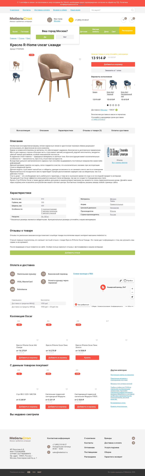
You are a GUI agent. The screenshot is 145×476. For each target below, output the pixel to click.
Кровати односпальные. (119, 406)
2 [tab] (110, 105)
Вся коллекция (23, 130)
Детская (83, 31)
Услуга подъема (111, 447)
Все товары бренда (119, 162)
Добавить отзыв (72, 252)
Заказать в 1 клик (113, 70)
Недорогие (114, 208)
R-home (113, 211)
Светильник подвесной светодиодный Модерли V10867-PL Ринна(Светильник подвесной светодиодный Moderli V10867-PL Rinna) (56, 395)
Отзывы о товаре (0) (92, 130)
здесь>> (81, 4)
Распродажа (127, 30)
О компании (89, 438)
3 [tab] (113, 105)
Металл (113, 199)
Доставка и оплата (42, 10)
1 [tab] (108, 105)
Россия (113, 214)
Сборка (107, 452)
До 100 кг (45, 216)
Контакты (27, 10)
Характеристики (65, 130)
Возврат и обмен (60, 10)
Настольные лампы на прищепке (122, 375)
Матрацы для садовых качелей (121, 384)
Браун (95, 92)
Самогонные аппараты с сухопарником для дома (119, 379)
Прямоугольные (116, 204)
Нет (64, 37)
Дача (106, 31)
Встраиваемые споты (118, 403)
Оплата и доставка (119, 130)
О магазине (14, 10)
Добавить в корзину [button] (28, 357)
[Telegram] (133, 442)
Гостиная (25, 31)
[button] (92, 85)
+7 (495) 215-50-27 (82, 20)
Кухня (15, 31)
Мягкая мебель (95, 30)
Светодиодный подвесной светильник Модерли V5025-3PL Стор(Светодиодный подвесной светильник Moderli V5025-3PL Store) (86, 395)
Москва (57, 21)
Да (45, 37)
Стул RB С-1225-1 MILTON (26, 394)
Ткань (112, 201)
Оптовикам (89, 447)
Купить (87, 357)
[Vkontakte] (133, 438)
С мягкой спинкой (48, 213)
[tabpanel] (99, 91)
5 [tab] (118, 105)
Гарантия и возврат (113, 456)
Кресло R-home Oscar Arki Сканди (26, 346)
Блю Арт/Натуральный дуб (126, 94)
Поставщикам (90, 452)
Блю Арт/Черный (110, 93)
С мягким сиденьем (49, 211)
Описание (44, 130)
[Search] (132, 10)
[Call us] (71, 19)
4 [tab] (116, 105)
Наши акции (75, 10)
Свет (114, 31)
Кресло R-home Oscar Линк (57, 345)
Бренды (108, 438)
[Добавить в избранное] (79, 59)
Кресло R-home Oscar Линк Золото (86, 346)
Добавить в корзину (113, 64)
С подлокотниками (49, 209)
